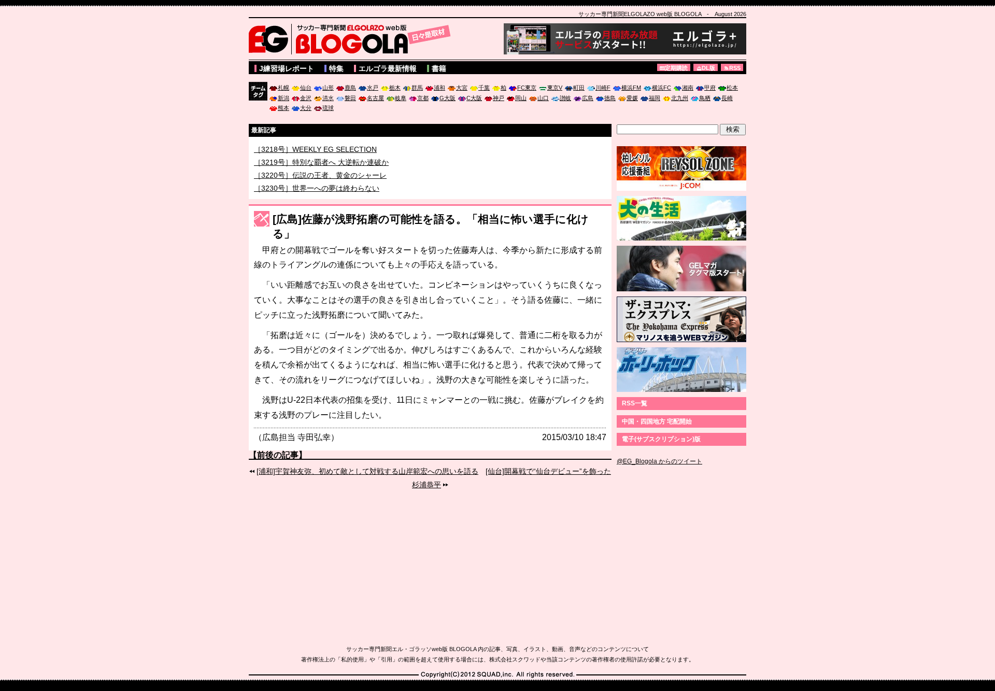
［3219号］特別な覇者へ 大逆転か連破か (321, 171)
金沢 (305, 98)
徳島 (610, 98)
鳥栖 (704, 98)
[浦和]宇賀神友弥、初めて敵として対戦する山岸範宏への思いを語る (367, 471)
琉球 (328, 108)
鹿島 (350, 87)
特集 (336, 68)
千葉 (484, 87)
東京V (554, 87)
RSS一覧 (634, 403)
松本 (732, 87)
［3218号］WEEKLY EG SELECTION (315, 158)
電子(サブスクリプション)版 (661, 439)
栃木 (395, 87)
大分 (305, 108)
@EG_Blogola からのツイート (659, 461)
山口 (543, 98)
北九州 (679, 98)
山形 (328, 87)
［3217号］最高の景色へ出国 (302, 148)
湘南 (687, 87)
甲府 (710, 87)
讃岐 (565, 98)
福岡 (654, 98)
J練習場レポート (286, 68)
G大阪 (447, 98)
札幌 (283, 87)
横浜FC (661, 87)
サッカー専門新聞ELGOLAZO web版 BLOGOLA (352, 38)
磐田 (350, 98)
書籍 (439, 68)
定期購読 (676, 68)
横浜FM (631, 87)
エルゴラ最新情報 (388, 68)
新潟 (283, 98)
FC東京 (526, 87)
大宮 (461, 87)
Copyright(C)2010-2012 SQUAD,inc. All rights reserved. (497, 675)
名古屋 (375, 98)
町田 (579, 87)
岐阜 (400, 98)
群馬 (417, 87)
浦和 (439, 87)
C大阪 (474, 98)
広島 (587, 98)
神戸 (498, 98)
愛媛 (632, 98)
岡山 (521, 98)
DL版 (708, 68)
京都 (423, 98)
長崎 (727, 98)
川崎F (602, 87)
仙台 (305, 87)
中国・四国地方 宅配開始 (657, 421)
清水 (328, 98)
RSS (735, 68)
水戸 (372, 87)
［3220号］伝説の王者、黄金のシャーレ (320, 184)
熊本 (283, 108)
